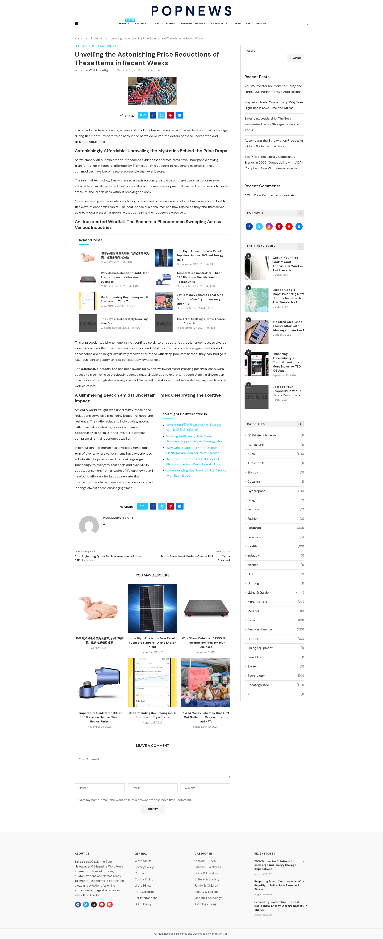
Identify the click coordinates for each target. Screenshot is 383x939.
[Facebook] (250, 226)
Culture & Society (206, 879)
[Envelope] (110, 905)
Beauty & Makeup (206, 891)
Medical (276, 611)
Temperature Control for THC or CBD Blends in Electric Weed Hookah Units (199, 277)
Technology (241, 23)
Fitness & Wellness (207, 867)
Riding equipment (276, 648)
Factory (276, 509)
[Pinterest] (279, 226)
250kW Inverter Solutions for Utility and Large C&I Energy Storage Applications (279, 865)
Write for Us (143, 861)
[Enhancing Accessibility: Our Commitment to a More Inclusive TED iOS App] (256, 364)
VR (276, 694)
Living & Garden (164, 23)
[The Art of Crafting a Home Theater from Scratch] (164, 323)
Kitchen (276, 565)
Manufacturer (276, 602)
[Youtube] (289, 226)
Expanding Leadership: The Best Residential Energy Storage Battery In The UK (272, 124)
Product (276, 639)
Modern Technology (208, 898)
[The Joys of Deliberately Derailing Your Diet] (88, 323)
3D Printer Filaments (276, 435)
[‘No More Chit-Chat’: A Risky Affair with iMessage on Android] (256, 332)
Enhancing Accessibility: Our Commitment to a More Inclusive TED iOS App (286, 362)
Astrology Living (205, 904)
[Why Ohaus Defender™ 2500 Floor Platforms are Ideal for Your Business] (88, 279)
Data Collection (145, 891)
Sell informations (146, 898)
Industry (276, 555)
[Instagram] (269, 226)
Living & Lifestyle (206, 873)
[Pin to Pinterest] (170, 115)
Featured (141, 23)
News (276, 620)
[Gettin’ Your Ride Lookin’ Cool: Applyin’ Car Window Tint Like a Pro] (256, 268)
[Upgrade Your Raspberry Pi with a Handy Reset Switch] (256, 397)
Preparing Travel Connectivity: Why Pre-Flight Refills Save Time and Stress (279, 885)
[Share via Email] (179, 115)
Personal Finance (193, 23)
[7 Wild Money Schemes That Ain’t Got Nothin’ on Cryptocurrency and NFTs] (164, 301)
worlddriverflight (100, 70)
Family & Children (206, 885)
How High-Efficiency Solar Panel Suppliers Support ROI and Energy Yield (200, 255)
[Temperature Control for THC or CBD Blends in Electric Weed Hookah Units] (164, 279)
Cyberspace (219, 23)
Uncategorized (276, 685)
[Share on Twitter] (161, 115)
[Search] (306, 23)
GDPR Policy (143, 904)
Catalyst (276, 481)
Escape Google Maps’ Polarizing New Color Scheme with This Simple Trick (288, 296)
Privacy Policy (144, 867)
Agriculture (276, 445)
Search (250, 51)
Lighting (276, 583)
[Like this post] (144, 115)
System (276, 666)
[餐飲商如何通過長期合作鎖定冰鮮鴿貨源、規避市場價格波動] (88, 258)
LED (276, 574)
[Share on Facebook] (153, 115)
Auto (276, 454)
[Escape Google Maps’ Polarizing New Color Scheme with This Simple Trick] (256, 300)
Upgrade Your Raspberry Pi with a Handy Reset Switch (287, 391)
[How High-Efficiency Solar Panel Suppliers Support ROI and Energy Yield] (164, 258)
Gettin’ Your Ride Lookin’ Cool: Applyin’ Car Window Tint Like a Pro (287, 264)
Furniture (276, 537)
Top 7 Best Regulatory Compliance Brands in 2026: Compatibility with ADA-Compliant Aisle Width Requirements (274, 162)
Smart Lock (276, 657)
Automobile (276, 463)
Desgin (276, 500)
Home (124, 22)
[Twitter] (260, 226)
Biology (276, 472)
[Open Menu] (76, 23)
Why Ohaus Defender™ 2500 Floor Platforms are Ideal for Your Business (125, 277)
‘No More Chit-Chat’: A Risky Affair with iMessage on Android (288, 326)
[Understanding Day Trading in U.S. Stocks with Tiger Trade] (88, 301)
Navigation (290, 195)
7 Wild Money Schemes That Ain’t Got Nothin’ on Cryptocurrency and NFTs (200, 299)
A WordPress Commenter (261, 195)
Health (261, 23)
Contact (140, 873)
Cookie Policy (144, 879)
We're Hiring (143, 885)
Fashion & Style (205, 861)
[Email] (299, 226)
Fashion (276, 519)
